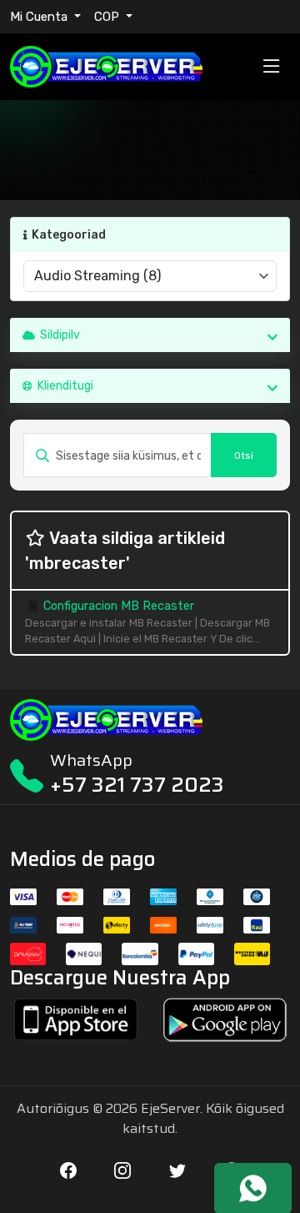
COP (108, 16)
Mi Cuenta (40, 16)
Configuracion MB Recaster (147, 622)
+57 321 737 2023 (137, 784)
